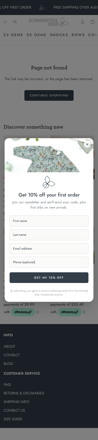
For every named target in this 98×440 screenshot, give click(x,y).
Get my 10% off (49, 277)
